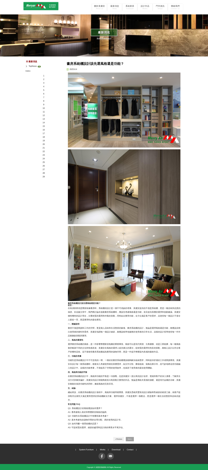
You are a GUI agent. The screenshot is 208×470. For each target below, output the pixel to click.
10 (44, 108)
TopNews (33, 66)
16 (44, 130)
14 (44, 123)
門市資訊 (160, 7)
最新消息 (114, 7)
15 (44, 126)
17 (44, 133)
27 (44, 169)
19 (44, 141)
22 (44, 151)
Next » (130, 439)
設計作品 (145, 7)
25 (44, 162)
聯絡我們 (175, 7)
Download (116, 450)
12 (44, 115)
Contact (130, 450)
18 (44, 137)
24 (44, 159)
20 (44, 144)
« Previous (118, 439)
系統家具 (130, 7)
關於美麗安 (99, 7)
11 (44, 112)
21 (44, 148)
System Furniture (86, 450)
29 (44, 177)
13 (44, 119)
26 (44, 166)
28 (44, 173)
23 (44, 155)
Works (102, 450)
